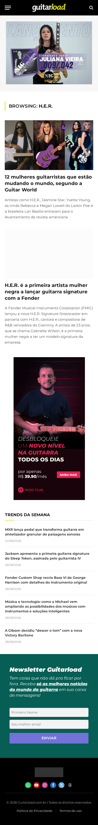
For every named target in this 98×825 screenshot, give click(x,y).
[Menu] (8, 7)
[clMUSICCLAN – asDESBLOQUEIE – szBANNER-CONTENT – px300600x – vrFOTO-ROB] (49, 498)
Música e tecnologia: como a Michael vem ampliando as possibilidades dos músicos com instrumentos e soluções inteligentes (45, 606)
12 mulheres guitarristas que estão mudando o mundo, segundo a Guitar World (48, 183)
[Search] (90, 7)
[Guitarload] (49, 7)
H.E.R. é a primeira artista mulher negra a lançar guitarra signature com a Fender (46, 291)
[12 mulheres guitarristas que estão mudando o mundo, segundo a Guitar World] (49, 145)
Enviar (49, 738)
